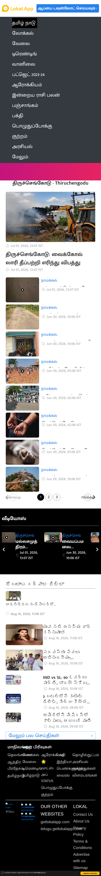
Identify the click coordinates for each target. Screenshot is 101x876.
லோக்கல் (30, 755)
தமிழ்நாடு (16, 776)
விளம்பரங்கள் (84, 775)
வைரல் (63, 775)
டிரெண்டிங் (32, 768)
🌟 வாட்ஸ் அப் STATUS (47, 771)
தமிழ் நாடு (23, 23)
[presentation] (4, 549)
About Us (81, 821)
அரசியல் (80, 762)
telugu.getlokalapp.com (61, 829)
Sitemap (80, 867)
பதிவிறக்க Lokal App (90, 873)
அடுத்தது (87, 497)
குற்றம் (47, 794)
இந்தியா (64, 762)
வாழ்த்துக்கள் (84, 768)
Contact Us (83, 814)
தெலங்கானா (19, 755)
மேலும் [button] (20, 157)
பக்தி (61, 755)
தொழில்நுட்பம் (85, 755)
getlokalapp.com (55, 822)
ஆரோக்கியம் (52, 755)
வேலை (29, 762)
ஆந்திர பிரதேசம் (16, 765)
